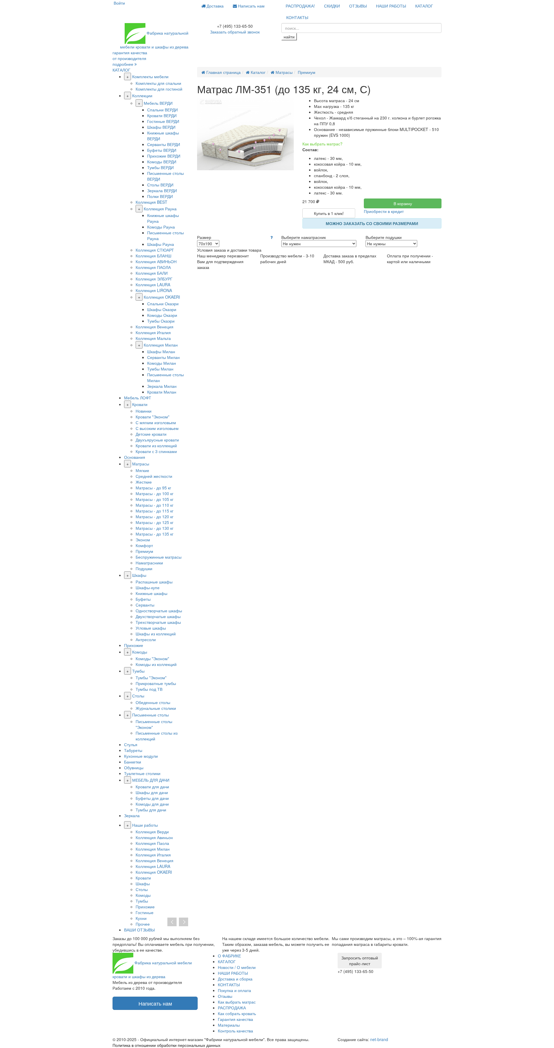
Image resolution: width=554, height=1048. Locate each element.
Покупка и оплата (234, 990)
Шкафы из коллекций (156, 634)
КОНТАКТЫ (297, 17)
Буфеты (143, 599)
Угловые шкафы (151, 628)
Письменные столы (150, 715)
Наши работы (145, 825)
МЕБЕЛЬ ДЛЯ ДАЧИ (150, 780)
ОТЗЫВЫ (358, 6)
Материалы (229, 1025)
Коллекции (142, 95)
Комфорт (144, 545)
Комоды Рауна (161, 227)
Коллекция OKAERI (162, 297)
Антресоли (146, 639)
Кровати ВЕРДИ (162, 115)
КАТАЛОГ (424, 6)
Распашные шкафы (154, 582)
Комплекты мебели (150, 76)
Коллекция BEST (151, 202)
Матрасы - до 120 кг (154, 516)
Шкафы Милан (161, 351)
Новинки (143, 411)
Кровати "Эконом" (152, 417)
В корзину (403, 203)
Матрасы (140, 464)
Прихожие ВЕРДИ (163, 156)
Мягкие (142, 470)
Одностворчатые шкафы (159, 610)
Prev (172, 922)
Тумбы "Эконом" (151, 677)
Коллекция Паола (152, 843)
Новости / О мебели (237, 967)
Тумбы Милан (160, 369)
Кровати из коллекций (156, 445)
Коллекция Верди (152, 831)
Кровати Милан (161, 392)
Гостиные (145, 912)
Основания (134, 457)
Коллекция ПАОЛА (153, 267)
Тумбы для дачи (151, 810)
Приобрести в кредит (384, 211)
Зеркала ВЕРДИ (162, 190)
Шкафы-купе (148, 587)
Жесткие (144, 482)
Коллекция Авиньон (154, 837)
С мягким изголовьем (156, 422)
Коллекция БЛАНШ (153, 256)
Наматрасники (149, 563)
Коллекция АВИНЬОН (156, 261)
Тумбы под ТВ (149, 689)
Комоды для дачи (152, 804)
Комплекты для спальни (158, 83)
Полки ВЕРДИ (160, 196)
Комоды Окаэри (162, 315)
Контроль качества (235, 1031)
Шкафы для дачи (152, 792)
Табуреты (133, 750)
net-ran (379, 1039)
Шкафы (139, 575)
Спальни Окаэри (163, 303)
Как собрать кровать (237, 1013)
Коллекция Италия (153, 332)
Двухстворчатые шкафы (158, 616)
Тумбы (138, 671)
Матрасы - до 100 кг (154, 493)
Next (183, 922)
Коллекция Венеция (154, 327)
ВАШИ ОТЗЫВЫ (139, 930)
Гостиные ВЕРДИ (163, 121)
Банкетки (132, 762)
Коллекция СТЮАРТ (155, 250)
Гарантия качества (235, 1019)
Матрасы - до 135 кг (154, 534)
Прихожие (133, 645)
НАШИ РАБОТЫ (391, 6)
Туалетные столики (142, 773)
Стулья (130, 744)
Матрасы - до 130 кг (154, 528)
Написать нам (251, 6)
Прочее (143, 924)
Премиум (144, 551)
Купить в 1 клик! (329, 213)
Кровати (139, 404)
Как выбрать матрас (237, 1002)
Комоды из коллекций (156, 664)
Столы (138, 696)
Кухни (141, 918)
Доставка (214, 6)
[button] (271, 237)
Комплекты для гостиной (159, 89)
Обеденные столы (153, 702)
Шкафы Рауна (160, 244)
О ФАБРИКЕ (229, 956)
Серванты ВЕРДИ (163, 144)
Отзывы (225, 996)
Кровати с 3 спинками (156, 451)
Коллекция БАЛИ (152, 273)
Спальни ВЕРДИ (162, 110)
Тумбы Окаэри (161, 321)
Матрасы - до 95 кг (153, 488)
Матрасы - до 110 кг (154, 505)
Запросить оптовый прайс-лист (359, 960)
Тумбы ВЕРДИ (160, 167)
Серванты (145, 605)
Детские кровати (151, 434)
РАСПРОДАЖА (232, 1007)
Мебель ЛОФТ (137, 398)
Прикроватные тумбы (156, 683)
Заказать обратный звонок (235, 32)
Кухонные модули (141, 756)
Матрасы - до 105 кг (154, 499)
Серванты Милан (163, 357)
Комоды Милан (161, 363)
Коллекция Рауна (160, 209)
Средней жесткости (154, 476)
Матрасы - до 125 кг (154, 522)
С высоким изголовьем (157, 428)
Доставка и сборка (235, 979)
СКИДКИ (332, 6)
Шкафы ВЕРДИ (161, 127)
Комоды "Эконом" (152, 658)
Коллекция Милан (161, 345)
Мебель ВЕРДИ (158, 103)
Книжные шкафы (151, 593)
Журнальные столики (156, 708)
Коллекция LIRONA (154, 290)
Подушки (144, 568)
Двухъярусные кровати (157, 440)
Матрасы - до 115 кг (154, 511)
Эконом (143, 539)
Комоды (139, 652)
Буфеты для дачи (152, 798)
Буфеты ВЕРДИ (161, 150)
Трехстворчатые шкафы (158, 622)
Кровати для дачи (152, 786)
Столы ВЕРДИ (160, 185)
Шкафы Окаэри (161, 309)
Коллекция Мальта (153, 338)
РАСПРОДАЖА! (300, 6)
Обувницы (133, 767)
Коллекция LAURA (153, 284)
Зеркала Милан (162, 386)
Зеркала (132, 815)
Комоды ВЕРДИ (161, 161)
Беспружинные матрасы (158, 557)
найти (289, 37)
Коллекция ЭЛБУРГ (154, 279)
